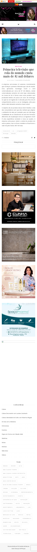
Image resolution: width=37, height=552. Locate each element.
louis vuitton (8, 511)
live (29, 507)
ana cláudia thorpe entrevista (14, 473)
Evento (20, 496)
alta (20, 466)
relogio (25, 522)
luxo (18, 511)
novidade (16, 518)
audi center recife (9, 481)
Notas (4, 442)
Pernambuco (27, 518)
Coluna (4, 409)
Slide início (5, 451)
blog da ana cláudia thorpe (13, 484)
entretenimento (9, 496)
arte (17, 477)
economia (14, 492)
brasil (28, 484)
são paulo (22, 529)
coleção (14, 488)
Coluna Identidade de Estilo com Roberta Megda (17, 417)
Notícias (18, 66)
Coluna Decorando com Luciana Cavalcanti (14, 413)
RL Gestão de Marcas (23, 546)
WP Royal (22, 548)
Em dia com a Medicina (9, 422)
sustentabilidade (9, 529)
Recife (16, 522)
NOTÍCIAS (11, 1)
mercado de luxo (9, 514)
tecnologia (5, 133)
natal (29, 514)
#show (13, 466)
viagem (26, 533)
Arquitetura (7, 477)
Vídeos (4, 455)
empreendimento (27, 492)
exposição (24, 499)
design (5, 492)
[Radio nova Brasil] (18, 34)
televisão (13, 133)
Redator (6, 137)
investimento (8, 507)
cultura (23, 488)
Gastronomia (7, 503)
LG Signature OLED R (22, 131)
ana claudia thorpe (10, 469)
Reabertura (7, 522)
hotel (18, 503)
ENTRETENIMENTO (27, 1)
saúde (5, 526)
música (20, 514)
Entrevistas (5, 426)
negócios (6, 518)
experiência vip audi (10, 499)
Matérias (4, 438)
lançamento (20, 507)
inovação (26, 503)
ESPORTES (18, 1)
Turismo (17, 533)
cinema (5, 488)
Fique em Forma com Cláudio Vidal (12, 434)
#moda (5, 466)
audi (23, 477)
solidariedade (15, 526)
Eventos (4, 430)
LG (13, 131)
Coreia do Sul (6, 131)
